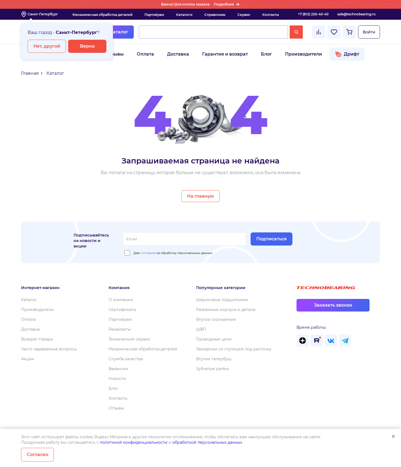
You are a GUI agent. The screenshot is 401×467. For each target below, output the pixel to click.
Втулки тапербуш (213, 358)
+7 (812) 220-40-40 (313, 14)
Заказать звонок (333, 305)
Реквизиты (120, 329)
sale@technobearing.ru (356, 14)
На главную (200, 196)
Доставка (178, 54)
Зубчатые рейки (212, 368)
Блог (266, 54)
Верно (87, 46)
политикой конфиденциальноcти (133, 442)
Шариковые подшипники (222, 299)
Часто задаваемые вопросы (49, 349)
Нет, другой (46, 46)
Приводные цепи (214, 339)
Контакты (270, 15)
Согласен (37, 454)
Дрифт (351, 54)
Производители (303, 54)
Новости (117, 378)
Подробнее (224, 4)
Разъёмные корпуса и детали (225, 309)
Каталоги (184, 15)
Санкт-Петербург (43, 14)
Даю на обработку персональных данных (173, 253)
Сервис (243, 15)
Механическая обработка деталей (102, 15)
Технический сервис (129, 339)
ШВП (201, 329)
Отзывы (114, 54)
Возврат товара (37, 339)
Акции (27, 358)
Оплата (145, 54)
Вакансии (118, 368)
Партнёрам (154, 15)
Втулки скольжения (216, 319)
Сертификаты (122, 309)
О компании (121, 299)
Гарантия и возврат (225, 54)
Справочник (214, 15)
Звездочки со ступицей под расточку (233, 349)
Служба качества (126, 358)
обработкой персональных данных (207, 442)
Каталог (119, 31)
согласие (148, 253)
